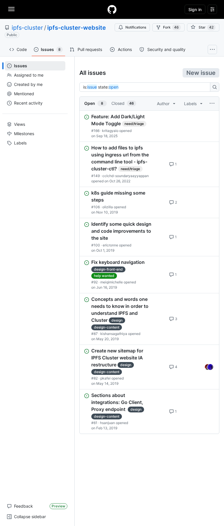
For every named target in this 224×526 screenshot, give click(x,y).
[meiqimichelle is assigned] (208, 367)
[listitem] (149, 126)
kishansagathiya (113, 333)
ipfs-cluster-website (76, 27)
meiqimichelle (111, 282)
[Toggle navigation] (11, 9)
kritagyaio (110, 130)
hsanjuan (107, 423)
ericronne (110, 245)
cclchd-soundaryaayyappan (125, 176)
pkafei (105, 378)
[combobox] (146, 87)
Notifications (135, 27)
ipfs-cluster (27, 27)
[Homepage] (112, 9)
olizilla (107, 207)
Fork (171, 27)
